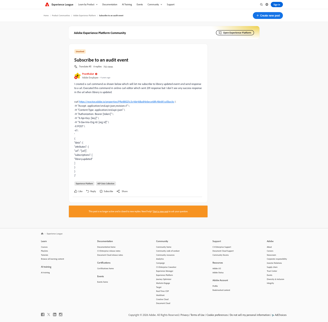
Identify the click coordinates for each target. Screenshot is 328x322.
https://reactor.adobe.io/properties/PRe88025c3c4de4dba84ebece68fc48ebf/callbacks (126, 101)
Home (46, 15)
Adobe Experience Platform (84, 15)
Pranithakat (88, 73)
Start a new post (160, 211)
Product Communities (61, 15)
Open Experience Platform (237, 32)
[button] (268, 15)
